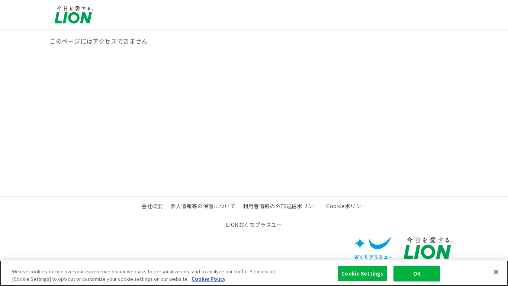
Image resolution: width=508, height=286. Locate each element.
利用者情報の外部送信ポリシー (281, 206)
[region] (254, 273)
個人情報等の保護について (202, 206)
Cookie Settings (362, 273)
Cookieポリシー (346, 206)
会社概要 (152, 206)
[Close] (496, 272)
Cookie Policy (208, 278)
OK (417, 273)
